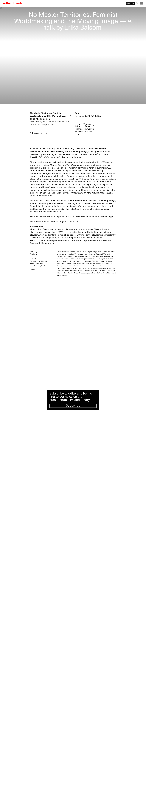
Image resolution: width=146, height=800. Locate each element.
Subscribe (73, 406)
